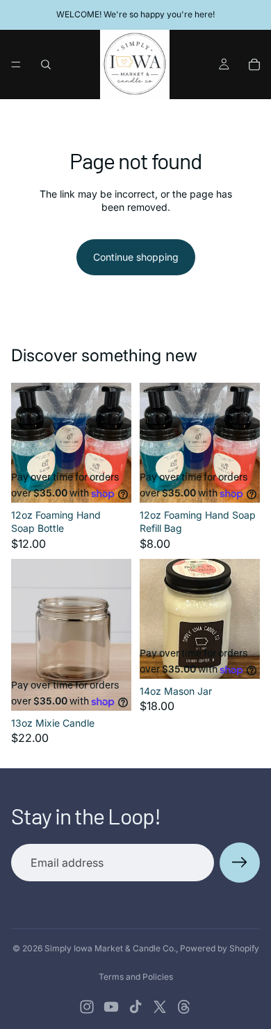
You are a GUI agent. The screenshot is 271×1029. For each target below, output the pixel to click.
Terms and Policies (136, 976)
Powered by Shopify (219, 948)
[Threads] (184, 1006)
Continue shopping (136, 257)
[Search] (46, 64)
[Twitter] (159, 1006)
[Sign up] (240, 862)
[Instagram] (87, 1006)
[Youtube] (111, 1006)
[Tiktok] (135, 1006)
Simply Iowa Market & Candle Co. (110, 948)
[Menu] (16, 64)
